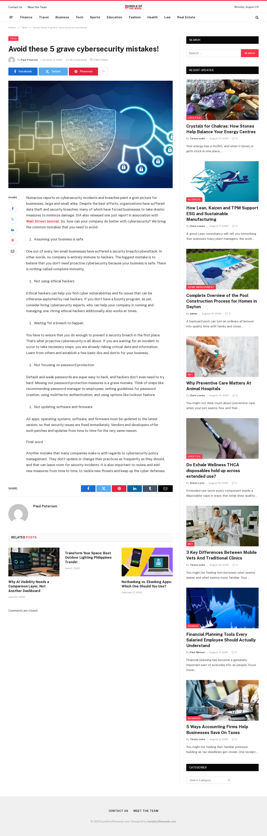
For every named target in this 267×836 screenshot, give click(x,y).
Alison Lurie (197, 482)
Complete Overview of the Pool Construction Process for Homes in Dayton (221, 301)
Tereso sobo (197, 138)
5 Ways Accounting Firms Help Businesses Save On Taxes (217, 729)
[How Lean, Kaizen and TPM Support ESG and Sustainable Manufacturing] (222, 181)
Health (152, 17)
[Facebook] (12, 208)
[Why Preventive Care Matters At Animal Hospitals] (222, 356)
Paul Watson (197, 652)
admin (193, 313)
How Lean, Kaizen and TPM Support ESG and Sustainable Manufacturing (222, 213)
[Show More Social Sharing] (103, 71)
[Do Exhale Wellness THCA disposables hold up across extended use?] (222, 438)
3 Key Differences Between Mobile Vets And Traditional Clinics (221, 555)
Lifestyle (194, 118)
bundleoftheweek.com (161, 821)
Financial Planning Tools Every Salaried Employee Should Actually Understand (221, 640)
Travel (44, 17)
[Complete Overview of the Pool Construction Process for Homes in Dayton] (222, 269)
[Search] (257, 17)
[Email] (12, 251)
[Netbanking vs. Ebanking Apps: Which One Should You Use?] (147, 562)
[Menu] (11, 17)
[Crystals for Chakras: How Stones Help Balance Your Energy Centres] (222, 99)
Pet (190, 374)
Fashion (135, 17)
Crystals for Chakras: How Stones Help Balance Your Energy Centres (221, 129)
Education (114, 17)
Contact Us (15, 7)
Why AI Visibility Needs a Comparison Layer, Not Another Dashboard (28, 586)
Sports (95, 17)
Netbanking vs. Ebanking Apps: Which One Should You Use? (147, 584)
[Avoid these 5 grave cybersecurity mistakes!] (90, 134)
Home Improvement (201, 287)
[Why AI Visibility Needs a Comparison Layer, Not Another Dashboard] (33, 562)
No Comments (78, 59)
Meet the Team (37, 7)
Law (167, 17)
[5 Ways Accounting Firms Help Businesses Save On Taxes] (222, 700)
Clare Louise (197, 226)
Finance (26, 17)
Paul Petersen (29, 59)
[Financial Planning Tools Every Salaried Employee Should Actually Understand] (222, 608)
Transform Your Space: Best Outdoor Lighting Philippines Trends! (88, 557)
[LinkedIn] (12, 230)
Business (62, 17)
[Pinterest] (12, 240)
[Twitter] (12, 219)
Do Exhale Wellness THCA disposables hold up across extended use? (213, 470)
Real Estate (186, 17)
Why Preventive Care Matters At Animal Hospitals (218, 386)
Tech (79, 17)
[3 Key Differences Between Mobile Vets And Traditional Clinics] (222, 526)
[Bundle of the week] (133, 7)
